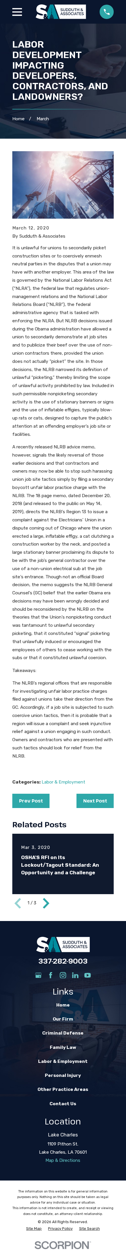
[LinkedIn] (75, 975)
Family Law (63, 1047)
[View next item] (46, 903)
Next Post (95, 801)
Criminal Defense (63, 1033)
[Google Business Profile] (38, 975)
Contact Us (63, 1103)
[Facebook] (50, 975)
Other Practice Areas (63, 1089)
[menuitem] (34, 1228)
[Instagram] (63, 975)
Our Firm (63, 1019)
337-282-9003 (63, 961)
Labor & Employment (63, 782)
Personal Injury (63, 1075)
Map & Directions (62, 1160)
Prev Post (31, 801)
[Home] (60, 11)
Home (63, 1005)
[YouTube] (87, 975)
